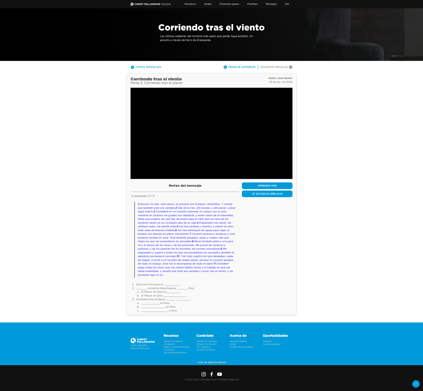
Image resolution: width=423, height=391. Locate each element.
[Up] (416, 384)
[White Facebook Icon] (211, 374)
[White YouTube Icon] (219, 374)
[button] (192, 4)
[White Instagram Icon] (204, 374)
